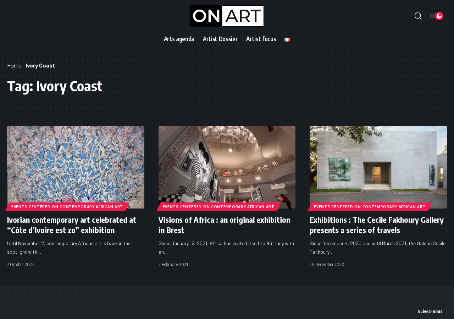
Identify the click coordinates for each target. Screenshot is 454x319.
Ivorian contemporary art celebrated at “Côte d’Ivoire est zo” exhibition (71, 225)
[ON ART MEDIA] (227, 16)
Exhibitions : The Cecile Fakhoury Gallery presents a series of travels (377, 225)
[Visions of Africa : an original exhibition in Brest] (227, 167)
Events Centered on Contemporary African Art (67, 207)
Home (14, 65)
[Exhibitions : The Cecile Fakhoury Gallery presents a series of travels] (378, 167)
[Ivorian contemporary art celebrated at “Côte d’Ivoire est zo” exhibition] (75, 167)
